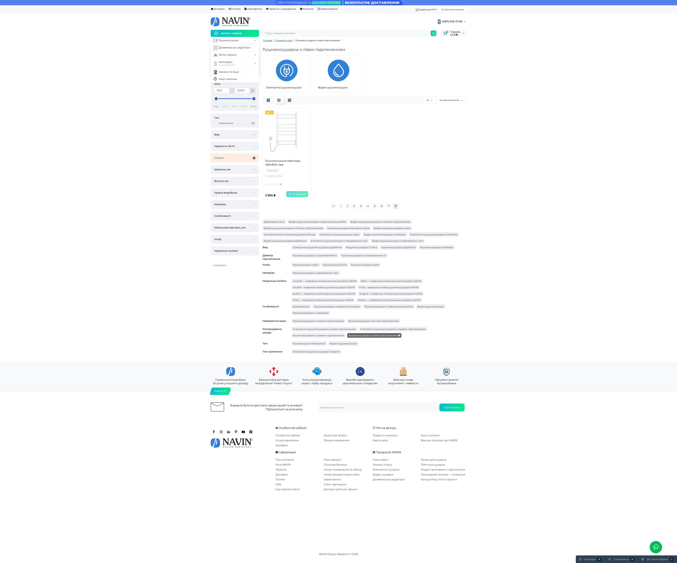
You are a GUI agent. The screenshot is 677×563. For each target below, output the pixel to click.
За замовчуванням (449, 100)
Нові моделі (380, 459)
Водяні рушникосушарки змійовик (385, 234)
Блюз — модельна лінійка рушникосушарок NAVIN (323, 300)
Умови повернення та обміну (343, 469)
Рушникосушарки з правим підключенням (318, 335)
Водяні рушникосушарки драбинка (285, 240)
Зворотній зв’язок (335, 435)
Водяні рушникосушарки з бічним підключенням (293, 228)
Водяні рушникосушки (343, 343)
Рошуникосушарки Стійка (361, 247)
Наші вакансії (332, 459)
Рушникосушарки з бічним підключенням (373, 321)
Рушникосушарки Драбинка (398, 247)
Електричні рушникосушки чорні (340, 234)
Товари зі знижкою (385, 435)
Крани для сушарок (433, 459)
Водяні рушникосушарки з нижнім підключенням (380, 221)
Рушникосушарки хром (365, 264)
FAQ (278, 484)
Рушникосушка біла (335, 264)
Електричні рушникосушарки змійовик (434, 234)
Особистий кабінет (452, 9)
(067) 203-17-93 (451, 21)
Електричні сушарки (386, 469)
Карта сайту (380, 440)
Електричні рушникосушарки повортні (316, 351)
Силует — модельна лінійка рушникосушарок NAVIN (389, 300)
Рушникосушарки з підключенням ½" (363, 255)
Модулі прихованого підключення (443, 469)
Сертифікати (254, 8)
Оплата (235, 8)
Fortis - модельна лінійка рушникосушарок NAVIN (389, 287)
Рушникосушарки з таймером (311, 312)
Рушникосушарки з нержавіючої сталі (315, 272)
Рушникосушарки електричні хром (348, 228)
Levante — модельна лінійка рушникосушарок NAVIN (325, 281)
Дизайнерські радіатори (389, 479)
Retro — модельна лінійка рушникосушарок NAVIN (391, 281)
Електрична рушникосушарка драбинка (317, 247)
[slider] (216, 99)
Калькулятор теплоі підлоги (439, 479)
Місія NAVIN (283, 464)
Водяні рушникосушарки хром (392, 228)
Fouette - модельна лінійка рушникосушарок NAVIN (324, 287)
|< (334, 206)
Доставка (219, 8)
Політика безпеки (335, 464)
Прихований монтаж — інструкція (443, 474)
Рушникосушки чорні (306, 264)
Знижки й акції (382, 464)
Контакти (308, 8)
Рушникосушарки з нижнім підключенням (318, 321)
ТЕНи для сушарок (433, 464)
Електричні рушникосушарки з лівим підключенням (324, 329)
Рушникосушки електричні (309, 343)
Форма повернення (336, 440)
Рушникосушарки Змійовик (436, 247)
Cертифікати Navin (288, 489)
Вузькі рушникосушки (430, 306)
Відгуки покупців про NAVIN (439, 440)
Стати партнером (335, 484)
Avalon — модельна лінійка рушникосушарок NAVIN (324, 293)
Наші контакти (430, 435)
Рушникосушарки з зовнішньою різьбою (388, 306)
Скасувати (219, 265)
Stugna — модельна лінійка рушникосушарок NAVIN (390, 293)
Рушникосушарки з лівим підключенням (372, 335)
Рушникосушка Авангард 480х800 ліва (282, 162)
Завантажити (332, 479)
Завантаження (329, 8)
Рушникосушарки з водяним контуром (337, 306)
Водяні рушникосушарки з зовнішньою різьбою (317, 221)
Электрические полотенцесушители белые (289, 234)
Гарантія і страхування (282, 8)
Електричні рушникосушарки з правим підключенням (393, 329)
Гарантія (281, 469)
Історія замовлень (287, 440)
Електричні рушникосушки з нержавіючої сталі (339, 240)
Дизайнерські (301, 306)
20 (428, 100)
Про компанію (285, 459)
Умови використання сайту (341, 474)
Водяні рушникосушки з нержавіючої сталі (397, 240)
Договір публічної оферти (341, 489)
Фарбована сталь (274, 221)
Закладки (282, 445)
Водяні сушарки (383, 474)
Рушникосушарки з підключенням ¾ (315, 255)
